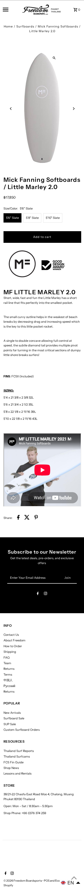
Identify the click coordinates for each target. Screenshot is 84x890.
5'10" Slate (53, 218)
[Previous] (11, 108)
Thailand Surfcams (17, 756)
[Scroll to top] (74, 878)
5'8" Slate (32, 218)
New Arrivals (12, 712)
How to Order (13, 646)
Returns (9, 668)
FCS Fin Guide (14, 762)
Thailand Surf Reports (19, 751)
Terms (8, 674)
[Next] (73, 108)
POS (46, 880)
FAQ (7, 657)
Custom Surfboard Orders (22, 729)
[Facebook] (38, 594)
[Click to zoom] (54, 58)
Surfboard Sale (14, 718)
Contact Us (11, 634)
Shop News (11, 768)
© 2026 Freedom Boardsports (23, 880)
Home (8, 26)
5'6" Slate (12, 218)
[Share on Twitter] (27, 518)
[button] (71, 882)
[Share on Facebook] (18, 518)
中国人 (8, 680)
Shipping (10, 651)
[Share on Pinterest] (36, 518)
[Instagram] (45, 594)
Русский (9, 686)
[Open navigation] (11, 9)
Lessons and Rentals (18, 773)
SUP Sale (10, 724)
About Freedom (14, 640)
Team (7, 663)
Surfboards (25, 26)
